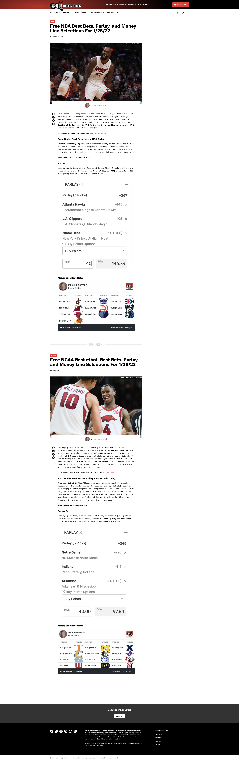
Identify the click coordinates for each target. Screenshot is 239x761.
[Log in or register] (177, 12)
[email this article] (53, 124)
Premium (66, 12)
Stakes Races (96, 12)
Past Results (80, 12)
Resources (111, 12)
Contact (157, 744)
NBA (52, 22)
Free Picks (54, 12)
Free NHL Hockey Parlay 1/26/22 (97, 693)
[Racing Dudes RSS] (75, 731)
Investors (158, 741)
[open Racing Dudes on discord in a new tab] (70, 731)
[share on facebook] (53, 114)
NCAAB (53, 355)
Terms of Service (113, 758)
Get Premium (182, 5)
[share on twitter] (53, 117)
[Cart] (183, 12)
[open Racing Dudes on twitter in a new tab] (56, 731)
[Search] (171, 12)
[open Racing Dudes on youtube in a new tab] (65, 731)
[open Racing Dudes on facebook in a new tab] (51, 731)
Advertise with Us (161, 737)
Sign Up (119, 716)
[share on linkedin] (53, 120)
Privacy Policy (101, 758)
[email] (106, 105)
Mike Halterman (98, 105)
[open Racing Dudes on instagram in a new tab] (61, 731)
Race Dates (159, 734)
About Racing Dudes (161, 730)
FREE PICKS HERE (98, 133)
